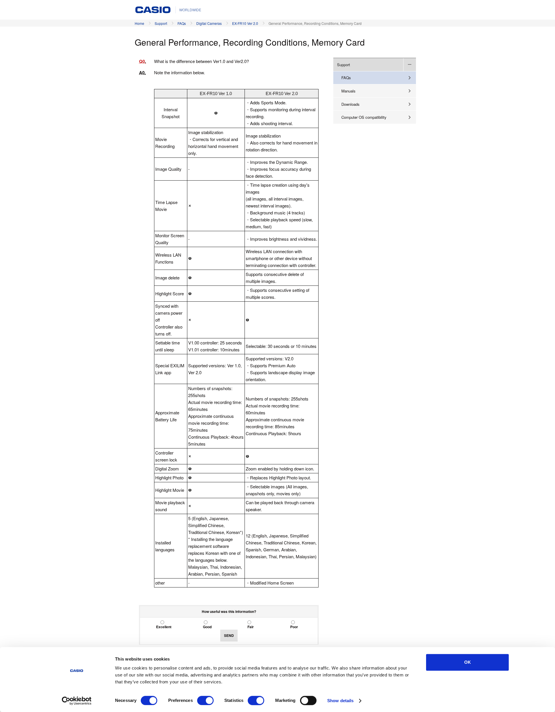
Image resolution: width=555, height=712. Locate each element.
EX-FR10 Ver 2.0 (245, 23)
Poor (294, 626)
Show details (340, 700)
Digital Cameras (209, 23)
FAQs (181, 23)
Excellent (163, 626)
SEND (229, 635)
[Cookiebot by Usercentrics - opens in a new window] (76, 700)
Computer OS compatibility (363, 117)
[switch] (205, 700)
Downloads (350, 104)
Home (139, 23)
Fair (250, 626)
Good (207, 626)
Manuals (348, 91)
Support (161, 23)
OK (467, 662)
